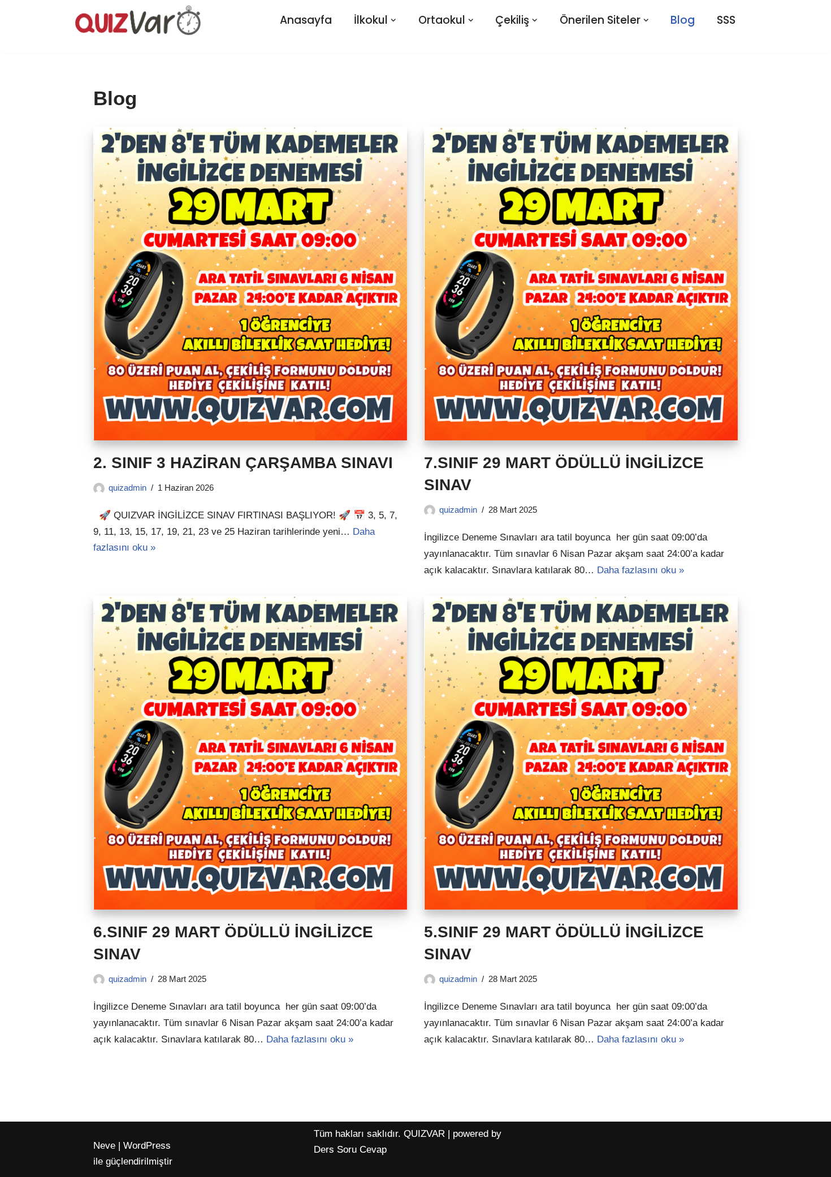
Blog (682, 20)
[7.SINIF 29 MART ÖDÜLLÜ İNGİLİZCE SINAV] (581, 283)
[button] (393, 20)
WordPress (147, 1145)
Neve (104, 1145)
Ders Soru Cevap (350, 1149)
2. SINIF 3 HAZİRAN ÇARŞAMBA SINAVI (243, 462)
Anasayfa (306, 20)
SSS (726, 20)
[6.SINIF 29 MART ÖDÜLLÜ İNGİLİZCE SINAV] (250, 753)
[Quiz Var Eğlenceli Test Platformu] (138, 20)
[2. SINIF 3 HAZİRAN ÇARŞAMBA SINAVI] (250, 283)
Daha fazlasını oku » (640, 570)
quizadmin (127, 487)
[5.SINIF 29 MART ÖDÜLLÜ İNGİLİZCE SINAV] (581, 753)
